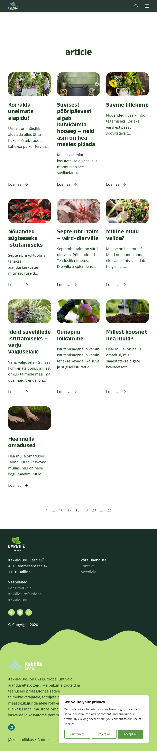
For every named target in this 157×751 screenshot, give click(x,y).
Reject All (104, 734)
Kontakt (87, 565)
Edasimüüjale (19, 587)
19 (86, 510)
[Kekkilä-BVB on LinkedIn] (11, 727)
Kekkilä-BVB (18, 599)
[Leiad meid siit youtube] (20, 612)
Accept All (130, 734)
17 (69, 510)
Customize (77, 734)
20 (94, 510)
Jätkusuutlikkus (21, 739)
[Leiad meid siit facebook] (11, 612)
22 (109, 510)
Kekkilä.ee (21, 6)
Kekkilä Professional (26, 593)
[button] (136, 6)
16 (61, 510)
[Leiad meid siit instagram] (28, 612)
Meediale (88, 571)
